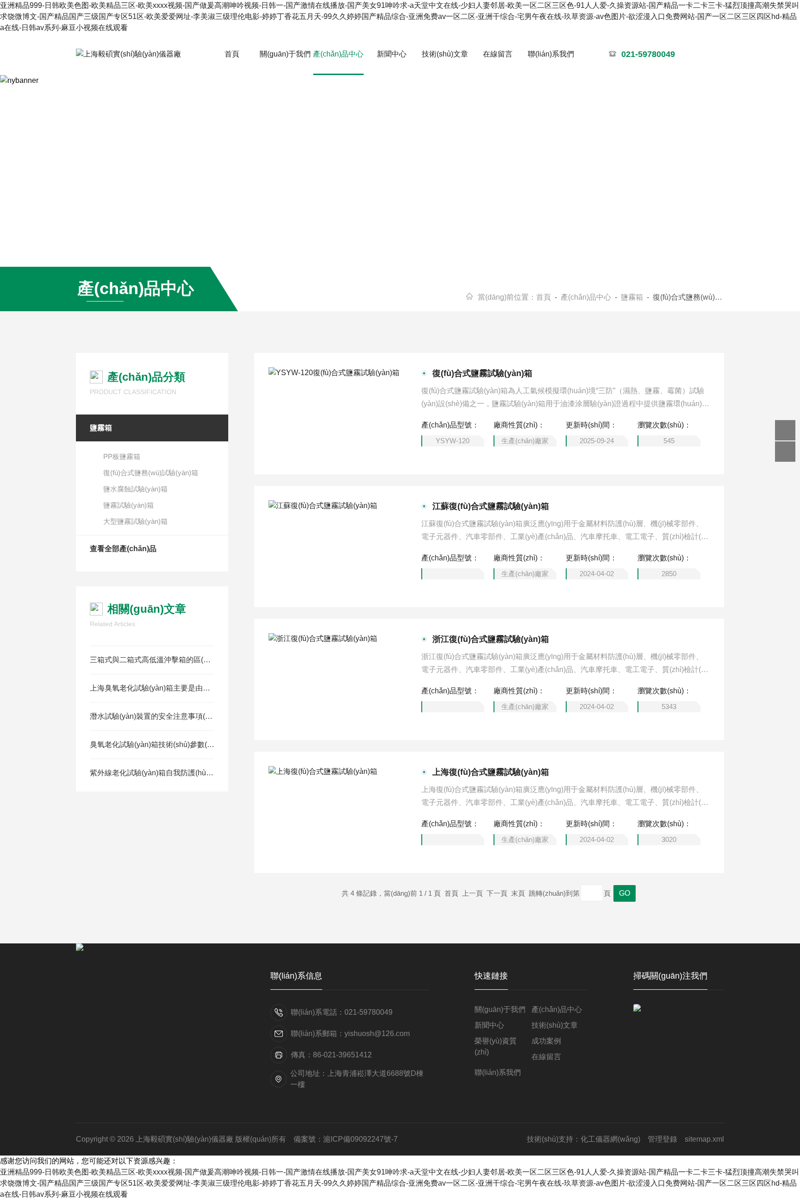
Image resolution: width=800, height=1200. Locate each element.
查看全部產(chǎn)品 (123, 549)
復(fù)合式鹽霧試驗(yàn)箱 (482, 373)
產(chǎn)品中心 (338, 54)
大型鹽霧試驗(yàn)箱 (135, 521)
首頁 (232, 54)
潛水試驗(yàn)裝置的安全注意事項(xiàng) (152, 716)
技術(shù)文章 (445, 54)
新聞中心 (391, 54)
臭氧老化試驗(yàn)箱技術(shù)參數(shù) (152, 744)
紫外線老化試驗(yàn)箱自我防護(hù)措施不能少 (152, 773)
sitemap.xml (704, 1139)
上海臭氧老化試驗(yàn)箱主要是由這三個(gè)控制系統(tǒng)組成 (152, 688)
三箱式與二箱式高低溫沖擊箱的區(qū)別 (152, 660)
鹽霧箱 (632, 297)
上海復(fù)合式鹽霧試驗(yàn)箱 (490, 772)
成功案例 (546, 1041)
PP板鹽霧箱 (121, 456)
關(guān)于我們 (285, 54)
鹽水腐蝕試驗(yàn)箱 (135, 489)
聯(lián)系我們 (551, 54)
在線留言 (497, 54)
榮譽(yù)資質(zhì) (496, 1046)
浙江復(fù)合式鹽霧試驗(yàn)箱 (490, 639)
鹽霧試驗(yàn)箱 (128, 505)
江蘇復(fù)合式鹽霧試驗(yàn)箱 (490, 506)
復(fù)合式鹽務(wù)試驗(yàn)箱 (150, 473)
